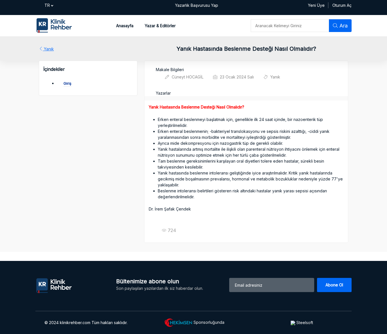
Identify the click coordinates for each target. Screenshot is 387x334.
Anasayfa (124, 25)
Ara (343, 26)
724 (169, 230)
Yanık (48, 48)
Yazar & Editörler (160, 25)
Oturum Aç (342, 5)
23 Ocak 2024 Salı (236, 77)
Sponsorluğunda (208, 322)
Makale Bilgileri (170, 69)
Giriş (67, 83)
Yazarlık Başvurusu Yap (196, 5)
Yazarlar (163, 93)
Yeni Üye (316, 5)
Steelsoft (304, 322)
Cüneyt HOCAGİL (187, 77)
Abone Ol (334, 284)
